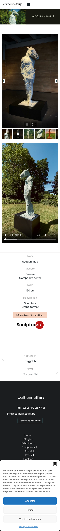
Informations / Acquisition (29, 315)
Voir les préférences (30, 519)
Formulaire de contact (30, 420)
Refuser (30, 510)
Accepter (30, 500)
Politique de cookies (28, 526)
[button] (55, 464)
